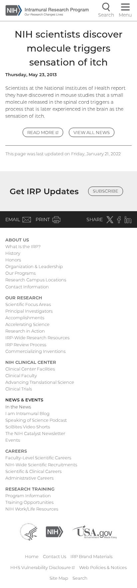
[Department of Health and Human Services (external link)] (28, 531)
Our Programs (20, 273)
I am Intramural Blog (27, 413)
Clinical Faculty (21, 375)
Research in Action (25, 331)
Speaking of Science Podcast (36, 420)
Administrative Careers (29, 478)
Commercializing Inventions (35, 351)
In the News (18, 406)
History (12, 253)
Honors (13, 259)
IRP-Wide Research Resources (37, 337)
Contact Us (54, 556)
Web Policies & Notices (103, 567)
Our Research (23, 297)
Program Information (28, 495)
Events (12, 440)
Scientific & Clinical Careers (33, 471)
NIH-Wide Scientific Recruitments (41, 464)
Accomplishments (24, 317)
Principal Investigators (29, 311)
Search (79, 578)
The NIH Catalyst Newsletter (35, 433)
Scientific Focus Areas (28, 304)
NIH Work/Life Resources (31, 509)
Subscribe (105, 191)
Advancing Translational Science (39, 382)
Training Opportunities (29, 502)
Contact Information (27, 286)
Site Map (59, 578)
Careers (16, 451)
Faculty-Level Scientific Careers (38, 457)
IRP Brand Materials (91, 556)
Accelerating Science (27, 324)
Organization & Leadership (34, 266)
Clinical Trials (18, 388)
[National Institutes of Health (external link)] (54, 531)
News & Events (24, 399)
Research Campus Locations (35, 279)
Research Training (30, 489)
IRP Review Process (25, 344)
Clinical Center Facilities (30, 368)
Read (45, 133)
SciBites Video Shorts (27, 426)
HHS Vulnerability (42, 567)
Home (32, 556)
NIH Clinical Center (30, 362)
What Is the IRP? (23, 246)
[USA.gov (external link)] (94, 531)
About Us (17, 239)
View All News (91, 132)
